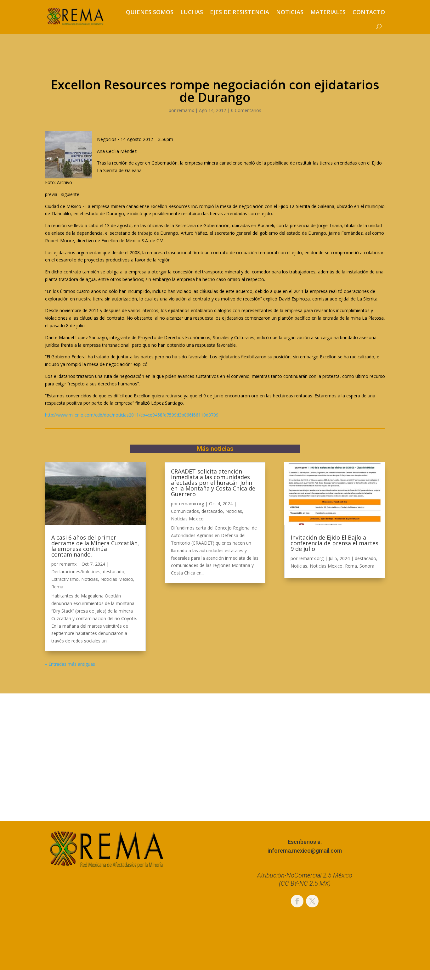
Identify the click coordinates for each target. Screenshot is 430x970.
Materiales (328, 12)
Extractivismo (65, 579)
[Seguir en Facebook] (297, 901)
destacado (113, 572)
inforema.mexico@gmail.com (305, 850)
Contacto (369, 12)
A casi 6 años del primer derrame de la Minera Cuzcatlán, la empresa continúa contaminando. (95, 546)
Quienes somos (149, 12)
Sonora (366, 566)
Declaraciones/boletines (75, 572)
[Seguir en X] (312, 901)
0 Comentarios (246, 110)
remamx (185, 110)
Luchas (191, 12)
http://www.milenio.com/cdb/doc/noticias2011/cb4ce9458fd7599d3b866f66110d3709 (131, 415)
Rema (57, 587)
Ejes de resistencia (239, 12)
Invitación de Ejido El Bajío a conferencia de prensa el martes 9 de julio (334, 543)
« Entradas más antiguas (70, 664)
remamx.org (191, 504)
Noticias (289, 12)
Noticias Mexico (116, 579)
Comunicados (185, 511)
